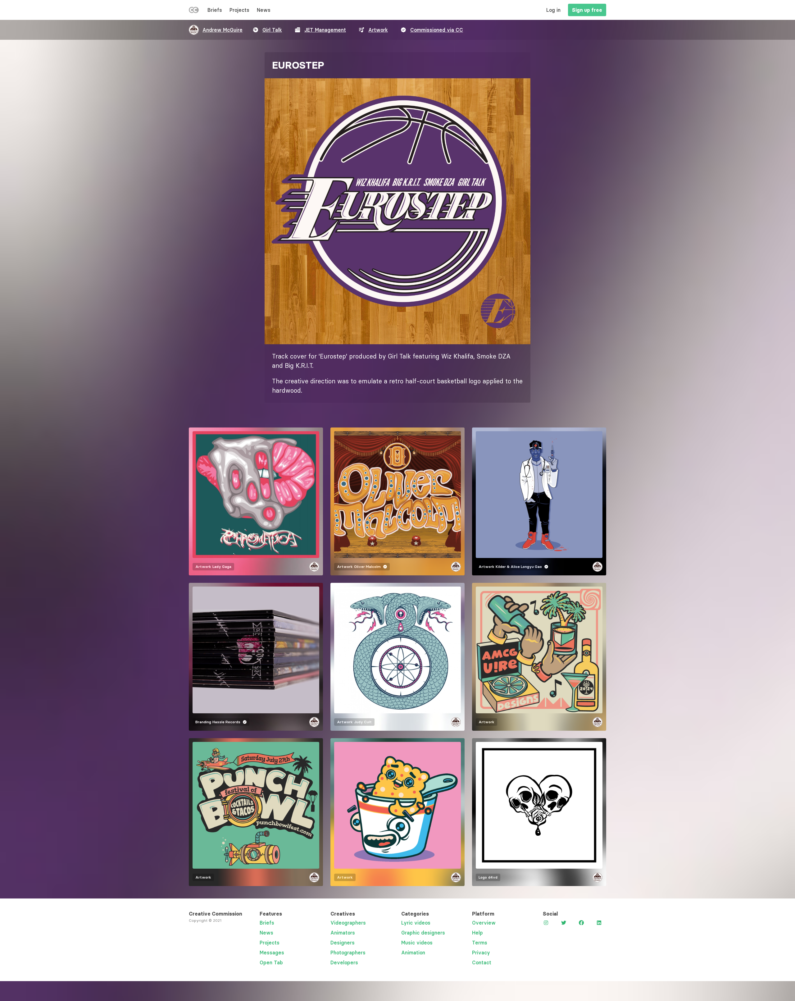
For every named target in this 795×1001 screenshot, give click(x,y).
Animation (413, 952)
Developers (344, 962)
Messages (272, 952)
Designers (342, 942)
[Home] (194, 11)
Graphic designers (423, 933)
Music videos (417, 942)
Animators (342, 933)
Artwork (378, 30)
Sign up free (587, 10)
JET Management (325, 30)
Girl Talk (272, 30)
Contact (481, 962)
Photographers (348, 952)
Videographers (348, 923)
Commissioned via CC (436, 30)
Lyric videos (415, 923)
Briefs (214, 10)
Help (477, 933)
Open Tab (271, 962)
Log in (553, 10)
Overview (484, 923)
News (263, 10)
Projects (239, 10)
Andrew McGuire (222, 30)
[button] (397, 211)
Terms (479, 942)
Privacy (481, 952)
